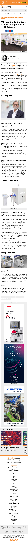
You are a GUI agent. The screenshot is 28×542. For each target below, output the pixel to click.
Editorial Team (22, 537)
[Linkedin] (15, 540)
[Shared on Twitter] (8, 31)
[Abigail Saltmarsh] (4, 58)
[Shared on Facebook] (6, 31)
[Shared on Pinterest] (10, 31)
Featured (21, 17)
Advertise (18, 2)
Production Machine (5, 298)
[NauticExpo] (20, 532)
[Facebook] (11, 540)
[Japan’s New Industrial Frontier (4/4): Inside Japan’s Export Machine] (11, 438)
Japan (10, 445)
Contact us (17, 537)
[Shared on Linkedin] (12, 31)
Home (2, 13)
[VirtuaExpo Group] (5, 527)
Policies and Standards (17, 536)
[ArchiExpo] (24, 527)
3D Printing (3, 296)
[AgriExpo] (19, 527)
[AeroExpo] (14, 527)
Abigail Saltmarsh (14, 57)
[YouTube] (17, 540)
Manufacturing (19, 296)
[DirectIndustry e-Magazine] (14, 7)
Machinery (3, 18)
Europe (6, 445)
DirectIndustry (12, 2)
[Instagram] (13, 540)
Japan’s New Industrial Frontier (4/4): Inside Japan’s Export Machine (11, 448)
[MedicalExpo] (14, 532)
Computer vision (11, 296)
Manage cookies (8, 536)
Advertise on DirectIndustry (8, 537)
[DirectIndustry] (7, 532)
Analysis (2, 445)
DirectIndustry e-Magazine (11, 535)
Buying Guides (7, 2)
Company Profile (15, 17)
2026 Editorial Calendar (2, 2)
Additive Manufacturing (6, 17)
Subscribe (24, 2)
